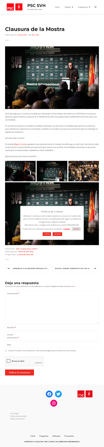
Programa (43, 436)
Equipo (68, 7)
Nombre (10, 327)
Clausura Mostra (25, 255)
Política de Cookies (17, 419)
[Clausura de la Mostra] (52, 48)
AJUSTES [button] (76, 229)
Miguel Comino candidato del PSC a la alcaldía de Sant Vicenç (77, 268)
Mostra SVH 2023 (26, 252)
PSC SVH (36, 5)
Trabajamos (82, 7)
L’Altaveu (56, 436)
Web (9, 344)
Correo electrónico (11, 336)
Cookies (66, 229)
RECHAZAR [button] (57, 234)
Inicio (57, 7)
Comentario (11, 293)
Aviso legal (14, 413)
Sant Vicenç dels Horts (27, 249)
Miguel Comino (20, 144)
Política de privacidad (18, 416)
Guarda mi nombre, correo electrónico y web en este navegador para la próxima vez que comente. (42, 351)
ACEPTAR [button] (46, 234)
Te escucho (69, 436)
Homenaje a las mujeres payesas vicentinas (32, 268)
